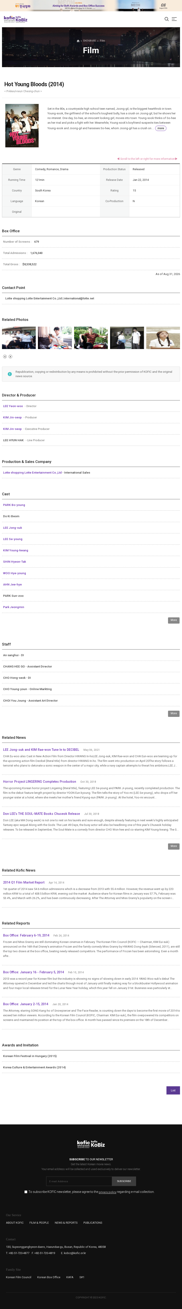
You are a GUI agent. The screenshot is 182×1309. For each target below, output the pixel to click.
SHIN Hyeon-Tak (14, 561)
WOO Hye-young (14, 573)
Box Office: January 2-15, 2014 (25, 1004)
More (174, 620)
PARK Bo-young (14, 505)
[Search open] (166, 19)
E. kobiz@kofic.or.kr (73, 1253)
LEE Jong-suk (12, 527)
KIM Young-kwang (15, 550)
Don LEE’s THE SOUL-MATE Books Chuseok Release (41, 814)
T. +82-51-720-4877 (17, 1253)
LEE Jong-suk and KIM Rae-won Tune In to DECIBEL (41, 750)
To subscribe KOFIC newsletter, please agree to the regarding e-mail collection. (91, 1192)
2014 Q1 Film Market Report (23, 882)
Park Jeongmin (13, 607)
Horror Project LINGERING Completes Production (39, 782)
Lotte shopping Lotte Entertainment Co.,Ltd (32, 472)
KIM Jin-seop (12, 417)
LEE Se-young (12, 539)
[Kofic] (9, 19)
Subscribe (124, 1181)
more (161, 128)
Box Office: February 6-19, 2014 (26, 935)
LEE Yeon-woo (13, 406)
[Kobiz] (21, 19)
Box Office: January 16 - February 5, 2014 (33, 972)
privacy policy (107, 1192)
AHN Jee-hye (12, 584)
